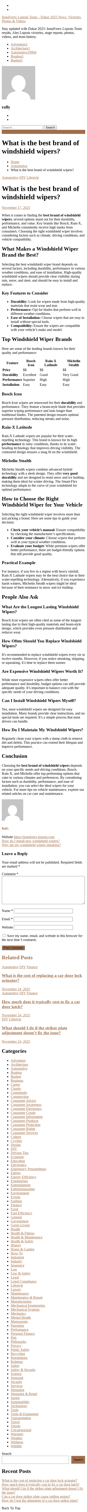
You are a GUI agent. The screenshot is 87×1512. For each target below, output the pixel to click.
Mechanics (18, 1313)
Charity (16, 1088)
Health (15, 1229)
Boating (17, 56)
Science (16, 1374)
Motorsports (19, 1321)
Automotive (23, 52)
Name (7, 911)
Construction (20, 1097)
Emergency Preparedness (28, 1169)
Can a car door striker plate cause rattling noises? (36, 1496)
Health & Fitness (22, 1233)
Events (15, 1197)
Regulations (19, 1358)
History (16, 1245)
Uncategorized (21, 1430)
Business (17, 1080)
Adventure (19, 44)
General (16, 1217)
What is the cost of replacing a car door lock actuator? (39, 1480)
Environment (20, 1193)
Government (19, 1221)
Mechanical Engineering (28, 1305)
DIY (22, 177)
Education (18, 1161)
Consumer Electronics (26, 1109)
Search (6, 1454)
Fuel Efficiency (21, 1213)
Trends (15, 1426)
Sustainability (20, 1402)
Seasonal (17, 1378)
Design (16, 1145)
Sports (15, 1398)
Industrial (17, 1257)
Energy (16, 1173)
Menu (6, 132)
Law (14, 1269)
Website (7, 927)
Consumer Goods (23, 1113)
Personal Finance (23, 1333)
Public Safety (20, 1350)
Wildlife (16, 1446)
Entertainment (20, 1185)
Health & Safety (22, 1241)
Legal (15, 1277)
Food (14, 1209)
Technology (19, 1406)
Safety (15, 1366)
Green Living (20, 1225)
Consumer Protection (25, 1125)
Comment (10, 874)
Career (15, 1084)
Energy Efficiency (23, 1177)
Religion (17, 1362)
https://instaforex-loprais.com (34, 837)
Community (19, 1093)
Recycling (18, 1354)
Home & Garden (22, 1249)
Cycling (16, 1141)
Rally (5, 828)
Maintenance (20, 1293)
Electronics (18, 1165)
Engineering (19, 1181)
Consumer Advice (23, 1101)
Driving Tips (20, 1153)
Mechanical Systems (25, 1309)
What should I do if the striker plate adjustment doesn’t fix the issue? (34, 1030)
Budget (17, 60)
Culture (16, 1137)
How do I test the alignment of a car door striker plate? (40, 1500)
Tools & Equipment (24, 1414)
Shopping (17, 1390)
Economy (17, 1157)
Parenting (17, 1325)
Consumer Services (24, 1133)
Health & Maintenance (27, 1237)
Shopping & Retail (24, 1394)
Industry (16, 1261)
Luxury (16, 1289)
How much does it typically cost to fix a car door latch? (40, 1484)
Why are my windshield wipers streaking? (31, 845)
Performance (20, 1329)
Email (7, 919)
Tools (15, 1410)
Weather (16, 1438)
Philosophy (19, 1342)
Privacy (16, 1346)
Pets (14, 1338)
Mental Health (21, 1317)
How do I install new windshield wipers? (31, 841)
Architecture (20, 48)
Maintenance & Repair (27, 1297)
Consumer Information (27, 1117)
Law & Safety (21, 1273)
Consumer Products (24, 1121)
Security (16, 1382)
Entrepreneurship (23, 1189)
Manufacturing (21, 1301)
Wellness (17, 1442)
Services (17, 1386)
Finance (32, 967)
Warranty (17, 1434)
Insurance (17, 1265)
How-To (17, 1253)
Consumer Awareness (26, 1105)
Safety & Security (23, 1370)
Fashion (16, 1201)
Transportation (21, 1418)
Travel (15, 1422)
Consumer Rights (23, 1129)
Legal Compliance (24, 1281)
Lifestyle (33, 177)
